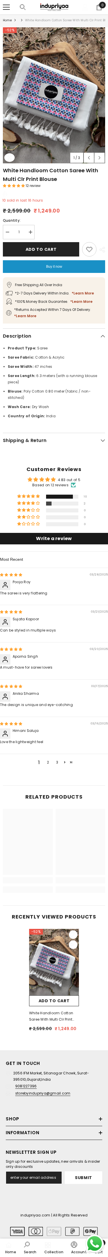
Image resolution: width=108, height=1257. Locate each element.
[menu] (6, 7)
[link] (28, 880)
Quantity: (11, 220)
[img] (11, 574)
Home (7, 20)
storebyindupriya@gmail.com (42, 1093)
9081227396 (26, 1086)
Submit (83, 1178)
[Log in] (85, 7)
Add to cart (41, 249)
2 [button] (48, 762)
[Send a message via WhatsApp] (94, 1243)
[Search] (22, 7)
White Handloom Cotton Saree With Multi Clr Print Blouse (51, 1017)
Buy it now (54, 267)
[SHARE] (100, 250)
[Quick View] (73, 944)
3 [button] (57, 762)
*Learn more (83, 293)
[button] (89, 158)
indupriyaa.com (35, 1215)
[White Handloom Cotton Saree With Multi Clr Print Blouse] (54, 962)
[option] (54, 95)
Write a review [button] (54, 538)
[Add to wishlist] (89, 249)
